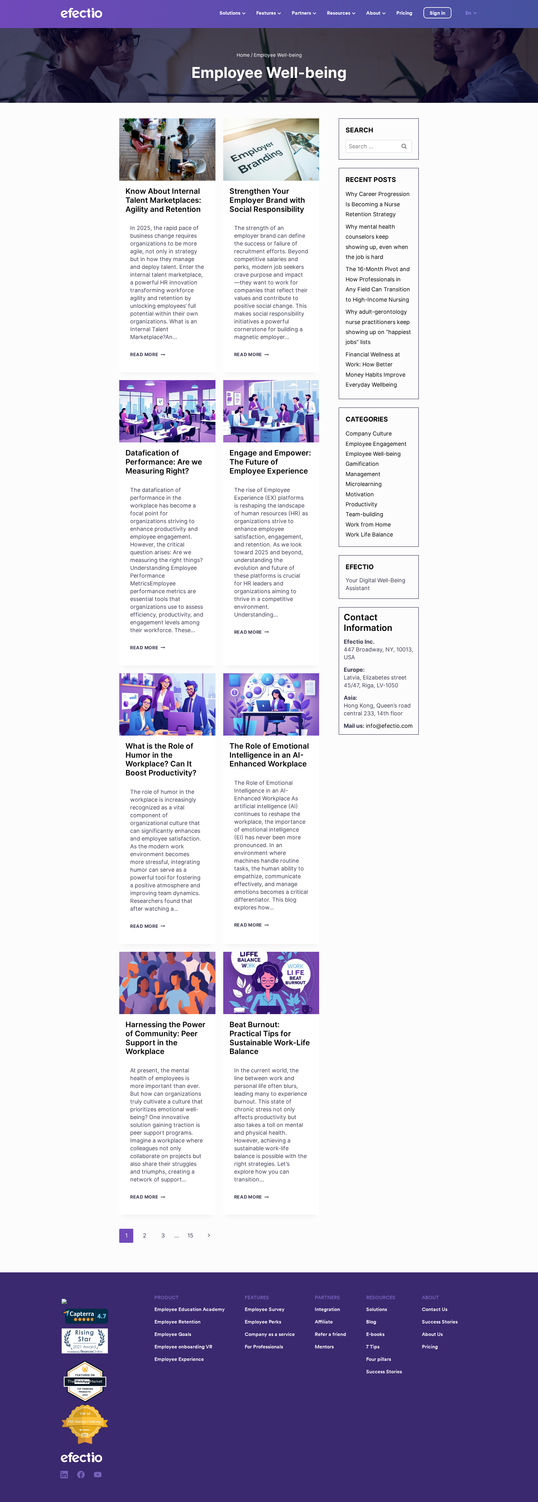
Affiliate (324, 1321)
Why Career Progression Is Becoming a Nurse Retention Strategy (378, 204)
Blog (371, 1321)
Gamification (362, 463)
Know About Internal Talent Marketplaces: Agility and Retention (163, 200)
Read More (147, 354)
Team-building (364, 514)
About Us (432, 1334)
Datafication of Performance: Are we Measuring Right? (163, 461)
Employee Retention (177, 1321)
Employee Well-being (373, 454)
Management (363, 474)
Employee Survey (265, 1309)
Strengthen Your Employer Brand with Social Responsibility (267, 200)
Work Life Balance (369, 534)
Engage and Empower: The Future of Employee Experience (270, 461)
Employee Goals (172, 1334)
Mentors (324, 1346)
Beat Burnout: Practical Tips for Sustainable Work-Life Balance (269, 1038)
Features (266, 13)
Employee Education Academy (189, 1309)
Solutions (229, 13)
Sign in (437, 13)
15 (190, 1235)
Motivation (360, 494)
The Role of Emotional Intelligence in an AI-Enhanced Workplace (269, 755)
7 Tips (373, 1346)
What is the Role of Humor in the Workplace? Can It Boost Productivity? (160, 759)
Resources (338, 13)
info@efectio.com (389, 725)
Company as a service (270, 1334)
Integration (327, 1309)
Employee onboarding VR (183, 1346)
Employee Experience (179, 1359)
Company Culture (369, 433)
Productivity (361, 504)
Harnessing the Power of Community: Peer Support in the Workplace (165, 1038)
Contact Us (434, 1309)
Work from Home (368, 524)
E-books (375, 1334)
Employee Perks (263, 1321)
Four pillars (378, 1359)
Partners (301, 13)
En (468, 13)
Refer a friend (330, 1334)
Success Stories (384, 1371)
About (373, 13)
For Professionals (264, 1346)
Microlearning (364, 484)
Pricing (404, 13)
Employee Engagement (376, 444)
